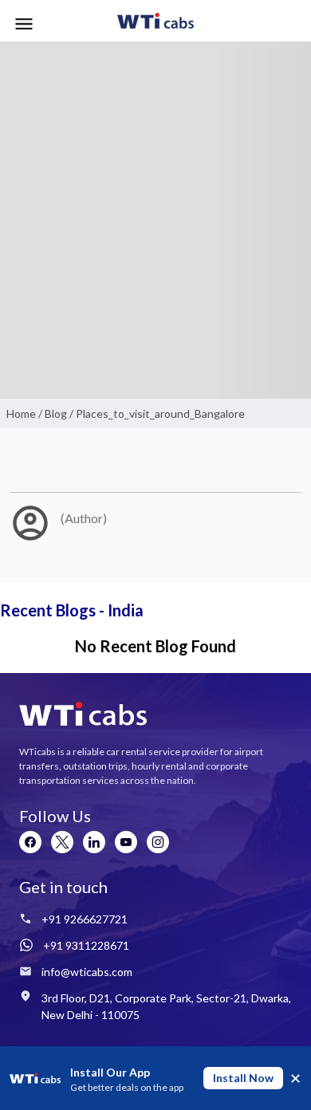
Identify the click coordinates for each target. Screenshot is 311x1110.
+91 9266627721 (84, 919)
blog (56, 413)
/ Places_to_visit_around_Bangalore (156, 413)
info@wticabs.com (86, 971)
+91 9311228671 (86, 945)
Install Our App (110, 1072)
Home (21, 413)
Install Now (243, 1077)
